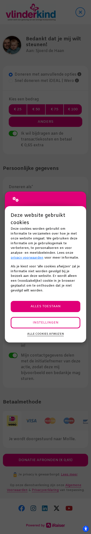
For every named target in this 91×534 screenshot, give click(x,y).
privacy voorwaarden (27, 258)
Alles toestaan (46, 306)
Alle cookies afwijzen (45, 334)
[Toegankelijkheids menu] (86, 529)
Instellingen (45, 323)
